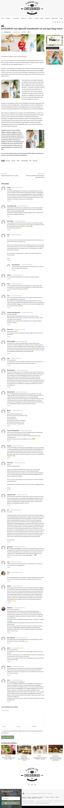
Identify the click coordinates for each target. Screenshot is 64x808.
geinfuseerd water (27, 64)
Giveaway (8, 160)
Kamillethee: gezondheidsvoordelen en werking (24, 759)
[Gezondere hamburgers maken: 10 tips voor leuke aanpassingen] (55, 749)
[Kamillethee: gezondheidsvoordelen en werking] (24, 749)
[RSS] (57, 22)
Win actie (35, 160)
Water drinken (24, 160)
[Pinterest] (53, 32)
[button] (62, 22)
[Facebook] (53, 22)
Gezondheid (8, 755)
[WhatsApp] (57, 32)
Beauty (39, 755)
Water (18, 160)
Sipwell (13, 160)
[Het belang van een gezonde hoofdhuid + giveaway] (40, 749)
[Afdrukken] (61, 32)
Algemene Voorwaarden (44, 801)
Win (30, 160)
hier (9, 76)
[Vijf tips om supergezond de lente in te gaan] (8, 749)
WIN (2, 26)
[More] (31, 165)
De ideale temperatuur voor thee (9, 175)
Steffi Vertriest (7, 32)
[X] (60, 22)
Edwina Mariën (11, 392)
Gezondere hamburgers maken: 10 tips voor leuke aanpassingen (56, 759)
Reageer (8, 200)
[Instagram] (55, 22)
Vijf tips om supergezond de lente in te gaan (8, 758)
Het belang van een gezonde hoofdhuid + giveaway (39, 758)
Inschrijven (11, 803)
